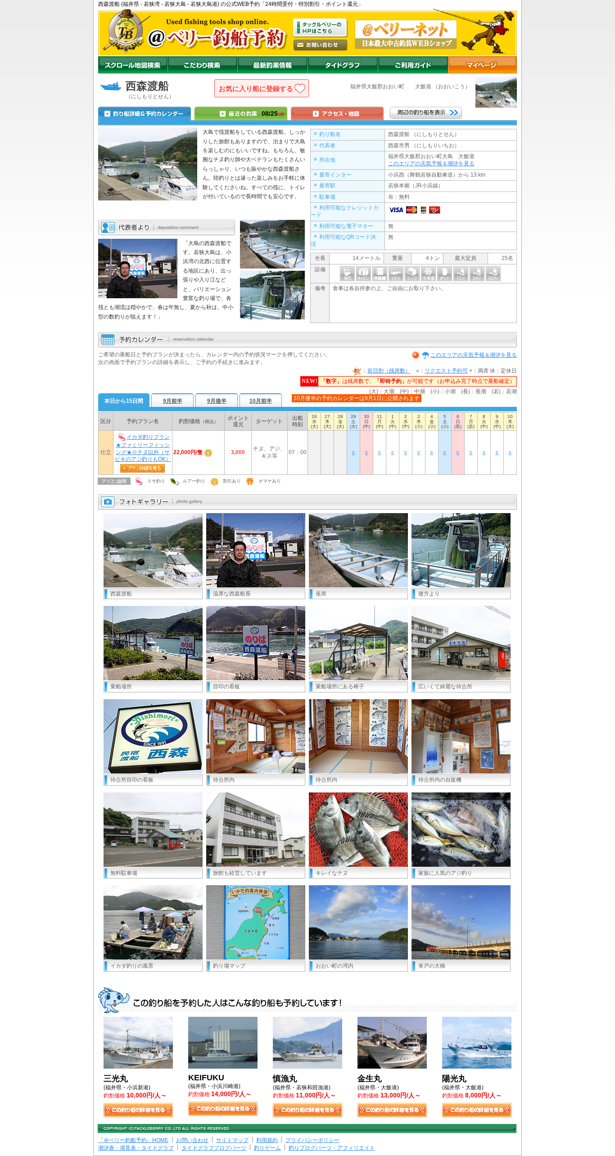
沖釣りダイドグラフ (343, 64)
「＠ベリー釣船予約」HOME (133, 1140)
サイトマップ (232, 1140)
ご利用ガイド (413, 64)
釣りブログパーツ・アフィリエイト (332, 1148)
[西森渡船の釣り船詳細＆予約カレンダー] (144, 113)
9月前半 (172, 401)
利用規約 (267, 1140)
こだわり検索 (202, 64)
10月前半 (260, 401)
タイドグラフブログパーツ (213, 1148)
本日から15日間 (123, 401)
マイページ (482, 64)
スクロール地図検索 (132, 64)
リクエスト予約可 (446, 371)
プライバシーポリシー (312, 1140)
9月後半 (216, 401)
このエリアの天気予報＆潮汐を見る (431, 163)
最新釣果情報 (272, 64)
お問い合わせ (192, 1140)
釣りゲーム (267, 1148)
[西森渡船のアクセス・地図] (337, 113)
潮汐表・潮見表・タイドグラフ (136, 1148)
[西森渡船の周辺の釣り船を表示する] (426, 112)
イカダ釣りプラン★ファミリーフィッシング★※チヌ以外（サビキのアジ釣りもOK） (143, 448)
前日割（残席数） (389, 371)
